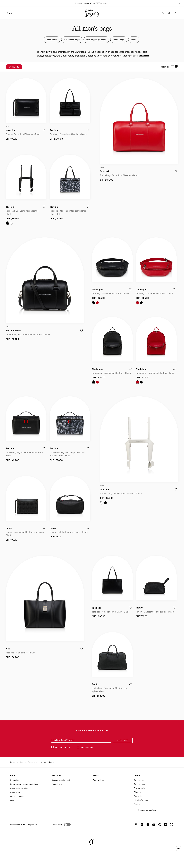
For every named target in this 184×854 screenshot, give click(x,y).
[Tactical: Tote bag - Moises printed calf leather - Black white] (70, 177)
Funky (9, 528)
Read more (144, 55)
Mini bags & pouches (96, 39)
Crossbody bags (72, 39)
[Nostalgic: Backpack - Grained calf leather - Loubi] (156, 339)
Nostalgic (97, 289)
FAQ (12, 800)
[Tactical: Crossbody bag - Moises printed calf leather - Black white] (70, 418)
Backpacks (51, 39)
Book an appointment (60, 780)
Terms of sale (139, 780)
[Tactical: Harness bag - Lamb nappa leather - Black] (26, 177)
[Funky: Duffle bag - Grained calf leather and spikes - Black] (112, 654)
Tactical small (13, 330)
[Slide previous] (8, 100)
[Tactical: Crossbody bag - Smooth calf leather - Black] (26, 418)
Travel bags (118, 39)
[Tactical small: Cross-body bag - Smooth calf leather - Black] (45, 280)
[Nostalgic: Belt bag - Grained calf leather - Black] (112, 259)
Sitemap (137, 792)
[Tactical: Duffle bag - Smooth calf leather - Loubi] (139, 121)
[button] (178, 848)
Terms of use (139, 784)
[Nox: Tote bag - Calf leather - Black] (45, 598)
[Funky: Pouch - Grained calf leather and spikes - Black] (26, 498)
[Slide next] (44, 100)
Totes (133, 39)
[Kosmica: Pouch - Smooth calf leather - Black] (26, 100)
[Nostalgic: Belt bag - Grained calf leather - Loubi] (156, 259)
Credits (137, 804)
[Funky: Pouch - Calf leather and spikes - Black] (70, 498)
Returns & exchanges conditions (24, 784)
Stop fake (138, 796)
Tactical (54, 130)
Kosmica (10, 130)
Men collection (87, 747)
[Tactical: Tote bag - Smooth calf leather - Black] (70, 100)
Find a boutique (17, 796)
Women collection (62, 747)
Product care (56, 784)
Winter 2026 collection (99, 3)
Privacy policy (139, 788)
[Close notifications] (179, 3)
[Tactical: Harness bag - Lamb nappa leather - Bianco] (139, 439)
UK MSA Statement (142, 800)
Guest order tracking (19, 788)
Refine (15, 67)
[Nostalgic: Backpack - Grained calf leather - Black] (112, 339)
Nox (8, 648)
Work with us (98, 780)
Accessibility (56, 825)
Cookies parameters (147, 810)
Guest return (15, 792)
